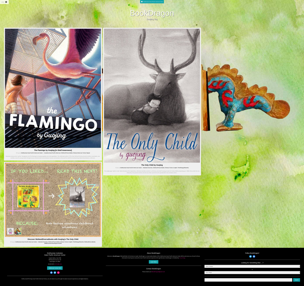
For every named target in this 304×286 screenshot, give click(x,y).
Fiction (84, 153)
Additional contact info (55, 268)
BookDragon (152, 13)
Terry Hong (182, 258)
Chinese (62, 242)
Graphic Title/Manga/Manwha (76, 242)
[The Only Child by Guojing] (152, 162)
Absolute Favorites (43, 242)
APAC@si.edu (58, 264)
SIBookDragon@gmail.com (158, 271)
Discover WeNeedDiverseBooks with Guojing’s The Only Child (53, 239)
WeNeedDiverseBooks (89, 242)
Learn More (154, 262)
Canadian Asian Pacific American (52, 153)
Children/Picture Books (67, 153)
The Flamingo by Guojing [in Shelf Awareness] (53, 150)
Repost (88, 153)
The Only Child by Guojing (152, 165)
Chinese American (77, 153)
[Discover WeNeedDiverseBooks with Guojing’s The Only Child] (53, 236)
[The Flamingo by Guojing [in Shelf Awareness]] (53, 147)
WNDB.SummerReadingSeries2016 (53, 243)
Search (296, 280)
